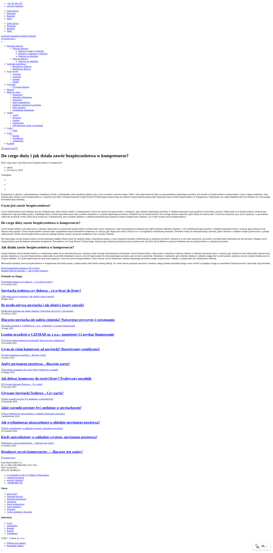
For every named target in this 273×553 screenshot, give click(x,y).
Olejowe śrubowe (20, 48)
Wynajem (17, 118)
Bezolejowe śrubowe (22, 66)
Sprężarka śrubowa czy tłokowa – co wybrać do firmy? (41, 290)
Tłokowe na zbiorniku (28, 61)
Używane (11, 84)
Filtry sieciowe (19, 107)
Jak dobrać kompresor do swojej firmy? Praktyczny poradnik (46, 378)
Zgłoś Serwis (13, 11)
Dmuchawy (18, 94)
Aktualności (18, 141)
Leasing (16, 120)
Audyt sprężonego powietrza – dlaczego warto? (35, 364)
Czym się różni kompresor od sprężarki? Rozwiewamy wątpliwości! (50, 349)
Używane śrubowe (21, 87)
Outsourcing (18, 123)
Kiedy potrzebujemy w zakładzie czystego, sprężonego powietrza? (49, 437)
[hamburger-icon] (2, 41)
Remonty (11, 16)
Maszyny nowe (14, 92)
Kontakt (10, 143)
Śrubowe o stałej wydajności (31, 51)
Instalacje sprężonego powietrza (27, 105)
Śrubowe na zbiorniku (28, 56)
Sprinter (16, 79)
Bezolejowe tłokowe (22, 69)
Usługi (10, 112)
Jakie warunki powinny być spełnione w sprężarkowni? (41, 407)
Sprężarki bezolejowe (16, 64)
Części (10, 128)
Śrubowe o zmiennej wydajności (32, 53)
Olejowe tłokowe (20, 59)
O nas (9, 133)
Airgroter (17, 74)
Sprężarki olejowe (15, 46)
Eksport (10, 89)
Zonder (16, 82)
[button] (2, 550)
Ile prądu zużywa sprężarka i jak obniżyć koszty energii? (42, 305)
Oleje (15, 130)
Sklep (9, 18)
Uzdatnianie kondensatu (23, 110)
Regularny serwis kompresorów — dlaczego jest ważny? (42, 452)
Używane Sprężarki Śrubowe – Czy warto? (32, 393)
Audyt (15, 115)
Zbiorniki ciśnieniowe (22, 97)
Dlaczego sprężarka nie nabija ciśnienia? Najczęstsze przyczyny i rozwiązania (58, 320)
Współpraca (18, 138)
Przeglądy (11, 13)
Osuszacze (17, 100)
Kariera (16, 136)
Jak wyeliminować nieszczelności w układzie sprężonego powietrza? (50, 422)
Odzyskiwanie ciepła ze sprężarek (28, 125)
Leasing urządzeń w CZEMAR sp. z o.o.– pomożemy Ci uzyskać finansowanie (57, 334)
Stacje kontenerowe (21, 102)
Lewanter (17, 77)
